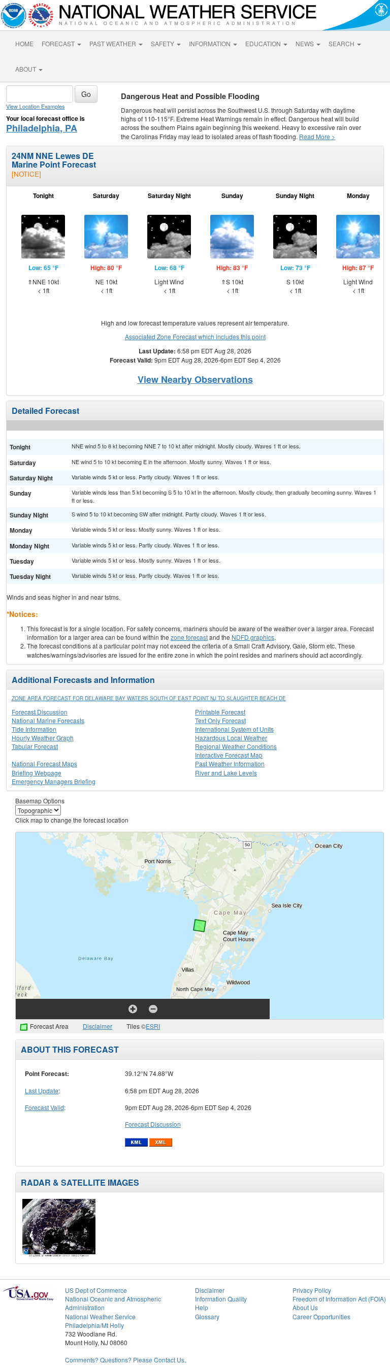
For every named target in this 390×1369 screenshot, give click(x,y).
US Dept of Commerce (96, 1290)
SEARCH (342, 43)
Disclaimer (97, 1026)
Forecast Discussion (40, 711)
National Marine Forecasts (48, 720)
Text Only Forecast (220, 720)
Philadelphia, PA (41, 128)
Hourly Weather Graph (43, 737)
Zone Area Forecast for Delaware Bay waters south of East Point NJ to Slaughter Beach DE (149, 698)
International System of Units (234, 729)
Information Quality (221, 1298)
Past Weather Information (230, 763)
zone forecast (189, 637)
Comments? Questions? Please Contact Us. (125, 1359)
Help (201, 1307)
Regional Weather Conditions (236, 746)
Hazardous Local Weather (231, 737)
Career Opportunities (321, 1316)
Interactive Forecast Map (229, 755)
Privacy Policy (311, 1290)
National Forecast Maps (44, 763)
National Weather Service (100, 1316)
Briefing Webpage (36, 772)
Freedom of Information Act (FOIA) (339, 1298)
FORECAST (59, 43)
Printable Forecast (220, 711)
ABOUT (26, 68)
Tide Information (34, 729)
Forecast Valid (44, 1107)
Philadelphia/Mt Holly (94, 1325)
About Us (305, 1307)
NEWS (305, 43)
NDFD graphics (253, 637)
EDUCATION (263, 43)
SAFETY (163, 43)
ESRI (153, 1026)
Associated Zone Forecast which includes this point (195, 336)
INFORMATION (210, 43)
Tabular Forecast (35, 746)
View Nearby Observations (195, 379)
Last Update (41, 1090)
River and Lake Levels (226, 772)
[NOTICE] (26, 174)
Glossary (207, 1316)
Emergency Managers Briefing (53, 781)
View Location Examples (35, 106)
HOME (24, 43)
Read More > (317, 136)
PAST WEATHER (113, 43)
